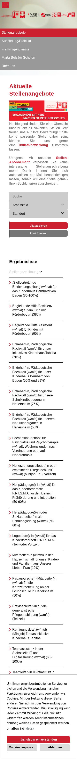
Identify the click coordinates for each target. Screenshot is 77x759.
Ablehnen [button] (55, 747)
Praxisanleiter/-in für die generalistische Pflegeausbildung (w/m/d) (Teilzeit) (30, 612)
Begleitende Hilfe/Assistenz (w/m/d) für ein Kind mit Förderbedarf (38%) (32, 310)
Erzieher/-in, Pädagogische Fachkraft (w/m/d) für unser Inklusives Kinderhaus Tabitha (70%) (34, 350)
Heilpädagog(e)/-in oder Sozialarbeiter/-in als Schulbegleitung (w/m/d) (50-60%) (33, 519)
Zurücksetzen (38, 233)
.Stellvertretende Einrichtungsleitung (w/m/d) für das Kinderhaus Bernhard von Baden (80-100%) (34, 289)
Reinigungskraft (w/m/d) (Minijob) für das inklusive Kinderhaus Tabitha (30, 634)
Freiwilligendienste (15, 49)
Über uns (8, 66)
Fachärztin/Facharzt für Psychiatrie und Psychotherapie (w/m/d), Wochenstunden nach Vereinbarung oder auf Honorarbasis (35, 446)
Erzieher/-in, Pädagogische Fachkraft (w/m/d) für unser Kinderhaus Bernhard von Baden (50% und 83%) (32, 374)
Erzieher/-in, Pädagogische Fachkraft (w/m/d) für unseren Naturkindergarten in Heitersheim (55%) (33, 421)
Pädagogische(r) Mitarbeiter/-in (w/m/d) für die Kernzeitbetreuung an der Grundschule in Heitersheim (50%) (34, 587)
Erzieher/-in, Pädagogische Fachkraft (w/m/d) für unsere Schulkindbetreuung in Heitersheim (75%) (32, 397)
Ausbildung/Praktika (16, 41)
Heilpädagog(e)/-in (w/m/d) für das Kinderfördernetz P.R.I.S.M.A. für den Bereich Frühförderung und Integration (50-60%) (34, 493)
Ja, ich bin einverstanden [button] (38, 739)
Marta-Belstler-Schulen (18, 57)
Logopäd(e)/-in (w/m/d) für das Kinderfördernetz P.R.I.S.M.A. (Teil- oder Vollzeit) (34, 540)
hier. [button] (30, 728)
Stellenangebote (14, 32)
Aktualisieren (38, 225)
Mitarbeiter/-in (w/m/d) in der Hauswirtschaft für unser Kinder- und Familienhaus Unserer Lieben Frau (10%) (35, 561)
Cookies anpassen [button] (22, 747)
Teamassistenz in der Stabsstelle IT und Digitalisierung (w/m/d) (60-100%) (32, 655)
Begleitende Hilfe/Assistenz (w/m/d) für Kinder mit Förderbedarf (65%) (32, 329)
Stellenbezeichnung (23, 272)
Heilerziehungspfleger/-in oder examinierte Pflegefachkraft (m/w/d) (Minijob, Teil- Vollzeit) (34, 470)
